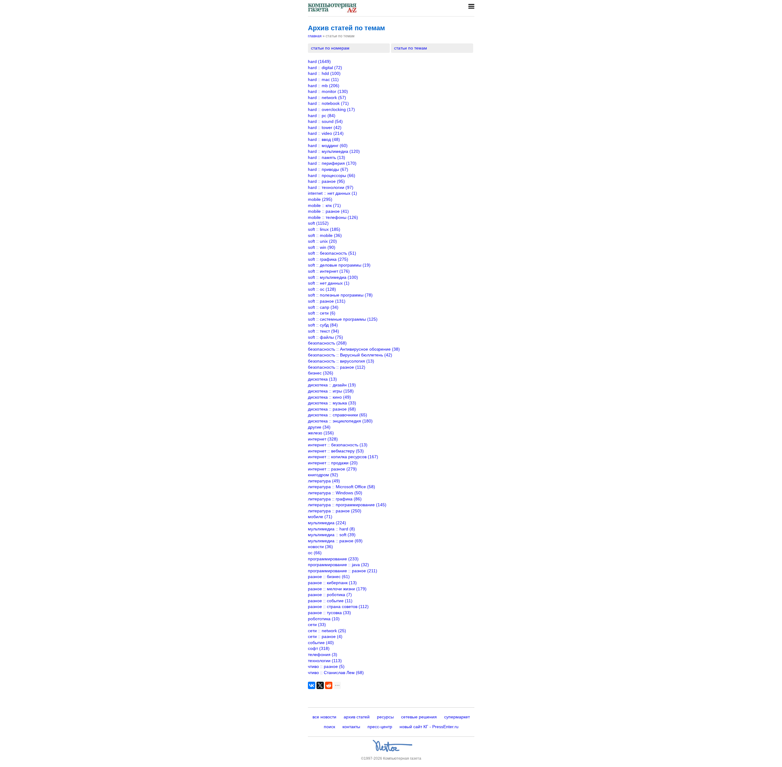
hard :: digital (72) (325, 67)
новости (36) (320, 546)
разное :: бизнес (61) (329, 576)
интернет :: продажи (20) (333, 462)
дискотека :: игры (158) (331, 391)
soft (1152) (318, 223)
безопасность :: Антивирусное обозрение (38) (354, 349)
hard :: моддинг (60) (328, 145)
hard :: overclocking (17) (331, 109)
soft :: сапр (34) (323, 307)
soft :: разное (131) (326, 301)
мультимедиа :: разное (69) (335, 540)
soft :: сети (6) (321, 313)
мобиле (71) (320, 516)
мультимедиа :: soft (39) (332, 534)
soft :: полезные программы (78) (340, 295)
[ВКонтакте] (311, 685)
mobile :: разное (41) (328, 211)
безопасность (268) (327, 343)
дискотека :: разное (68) (332, 409)
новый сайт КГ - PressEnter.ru (429, 726)
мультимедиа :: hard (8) (331, 528)
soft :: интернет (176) (329, 271)
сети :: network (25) (327, 630)
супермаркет (457, 716)
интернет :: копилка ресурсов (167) (343, 456)
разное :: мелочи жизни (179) (337, 588)
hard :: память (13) (326, 157)
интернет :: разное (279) (332, 468)
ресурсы (385, 716)
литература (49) (324, 480)
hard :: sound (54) (325, 121)
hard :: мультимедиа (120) (334, 151)
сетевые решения (419, 716)
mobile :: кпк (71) (324, 205)
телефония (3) (322, 654)
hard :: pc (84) (321, 115)
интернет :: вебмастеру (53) (336, 450)
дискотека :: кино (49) (329, 397)
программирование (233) (333, 558)
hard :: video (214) (326, 133)
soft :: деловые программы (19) (339, 265)
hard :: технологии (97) (330, 187)
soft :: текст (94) (323, 331)
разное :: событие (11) (330, 600)
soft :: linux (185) (324, 229)
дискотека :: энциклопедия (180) (340, 421)
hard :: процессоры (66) (331, 175)
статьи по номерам (330, 48)
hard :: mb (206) (323, 85)
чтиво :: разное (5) (326, 666)
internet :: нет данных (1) (332, 193)
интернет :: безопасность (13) (337, 444)
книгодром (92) (323, 474)
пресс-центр (379, 726)
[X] (320, 685)
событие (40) (321, 642)
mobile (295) (320, 199)
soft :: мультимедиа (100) (333, 277)
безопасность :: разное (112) (336, 367)
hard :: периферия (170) (332, 163)
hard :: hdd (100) (324, 73)
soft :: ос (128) (322, 289)
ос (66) (315, 552)
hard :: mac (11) (323, 79)
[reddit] (328, 685)
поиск (329, 726)
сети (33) (317, 624)
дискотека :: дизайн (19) (332, 384)
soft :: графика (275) (328, 259)
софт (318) (319, 648)
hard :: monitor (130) (328, 91)
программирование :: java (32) (338, 564)
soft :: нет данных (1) (328, 283)
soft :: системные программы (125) (343, 319)
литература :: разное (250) (334, 510)
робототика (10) (324, 618)
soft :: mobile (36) (325, 235)
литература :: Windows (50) (335, 492)
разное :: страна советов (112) (338, 606)
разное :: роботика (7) (330, 594)
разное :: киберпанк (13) (332, 582)
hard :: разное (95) (326, 181)
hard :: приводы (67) (328, 169)
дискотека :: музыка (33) (332, 402)
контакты (351, 726)
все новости (324, 716)
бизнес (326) (320, 373)
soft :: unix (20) (322, 241)
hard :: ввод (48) (324, 139)
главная (315, 36)
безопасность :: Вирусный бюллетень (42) (350, 354)
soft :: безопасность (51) (332, 253)
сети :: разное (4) (325, 636)
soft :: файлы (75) (325, 337)
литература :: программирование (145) (347, 504)
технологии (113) (325, 660)
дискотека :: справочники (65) (337, 414)
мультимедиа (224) (327, 522)
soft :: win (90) (321, 247)
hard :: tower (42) (325, 127)
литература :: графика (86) (335, 498)
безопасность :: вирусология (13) (341, 361)
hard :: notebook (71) (328, 103)
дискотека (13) (322, 379)
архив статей (357, 716)
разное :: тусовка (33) (329, 612)
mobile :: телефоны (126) (333, 217)
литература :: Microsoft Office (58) (341, 486)
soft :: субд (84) (323, 325)
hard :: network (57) (327, 97)
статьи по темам (410, 48)
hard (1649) (319, 61)
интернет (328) (323, 439)
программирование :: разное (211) (342, 570)
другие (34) (319, 427)
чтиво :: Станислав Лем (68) (336, 672)
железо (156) (321, 432)
